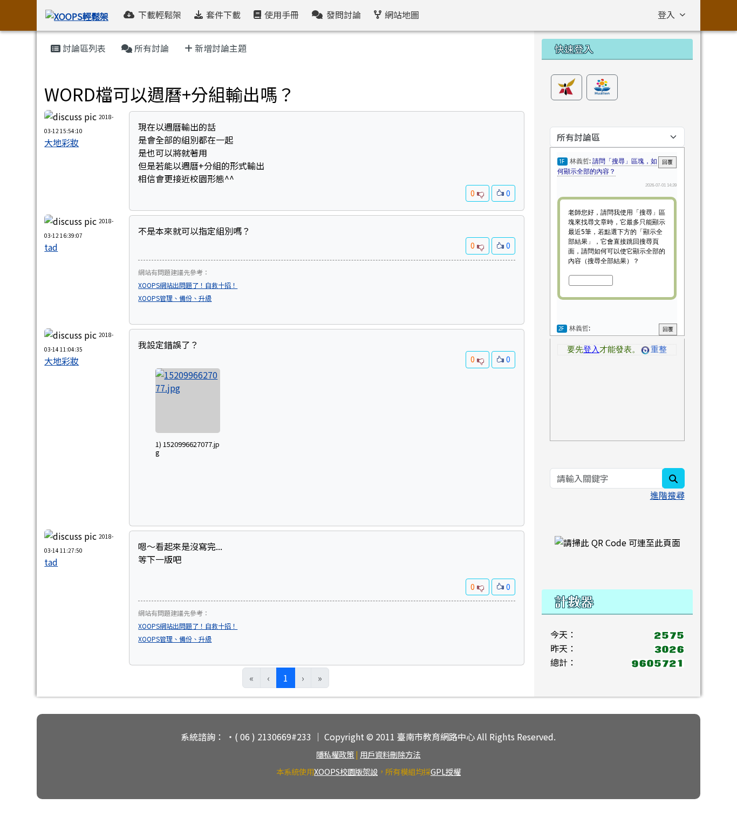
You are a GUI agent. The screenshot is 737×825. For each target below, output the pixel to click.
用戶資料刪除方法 (390, 754)
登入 (666, 14)
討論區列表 (83, 48)
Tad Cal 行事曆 (70, 77)
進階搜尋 (667, 495)
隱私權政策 (335, 754)
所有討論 (150, 48)
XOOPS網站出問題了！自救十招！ (187, 285)
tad (51, 246)
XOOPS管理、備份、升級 (174, 297)
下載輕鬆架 (159, 14)
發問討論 (343, 14)
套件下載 (223, 14)
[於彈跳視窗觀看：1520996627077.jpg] (187, 400)
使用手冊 (281, 14)
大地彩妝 (61, 142)
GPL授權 (446, 771)
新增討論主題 (220, 48)
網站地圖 (402, 14)
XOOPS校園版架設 (346, 771)
